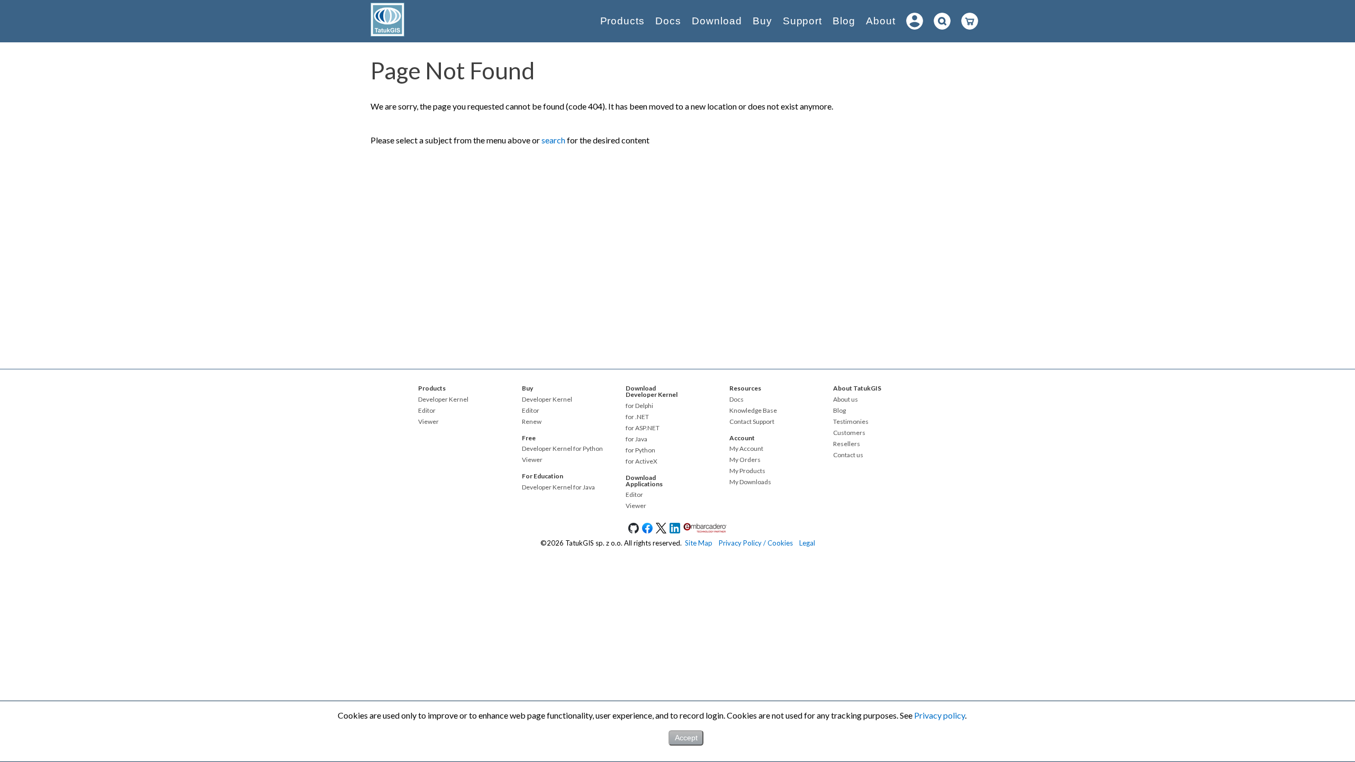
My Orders (745, 460)
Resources (745, 388)
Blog (844, 20)
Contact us (848, 455)
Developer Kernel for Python (562, 449)
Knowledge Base (753, 410)
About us (845, 399)
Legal (807, 543)
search (553, 140)
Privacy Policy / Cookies (756, 543)
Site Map (698, 543)
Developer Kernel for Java (558, 487)
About (881, 20)
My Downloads (750, 482)
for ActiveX (641, 461)
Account (742, 438)
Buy (762, 20)
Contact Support (751, 422)
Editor (427, 410)
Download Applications (644, 481)
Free (529, 438)
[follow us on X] (661, 531)
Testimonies (851, 422)
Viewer (428, 422)
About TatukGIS (857, 388)
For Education (542, 476)
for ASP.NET (643, 428)
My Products (747, 471)
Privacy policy (939, 715)
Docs (668, 20)
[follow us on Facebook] (647, 531)
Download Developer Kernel (652, 391)
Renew (531, 422)
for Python (640, 450)
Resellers (846, 444)
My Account (746, 449)
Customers (849, 433)
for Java (636, 439)
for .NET (637, 417)
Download (717, 20)
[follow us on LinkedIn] (675, 531)
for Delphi (639, 406)
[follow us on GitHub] (633, 531)
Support (803, 20)
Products (622, 20)
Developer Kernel (443, 399)
